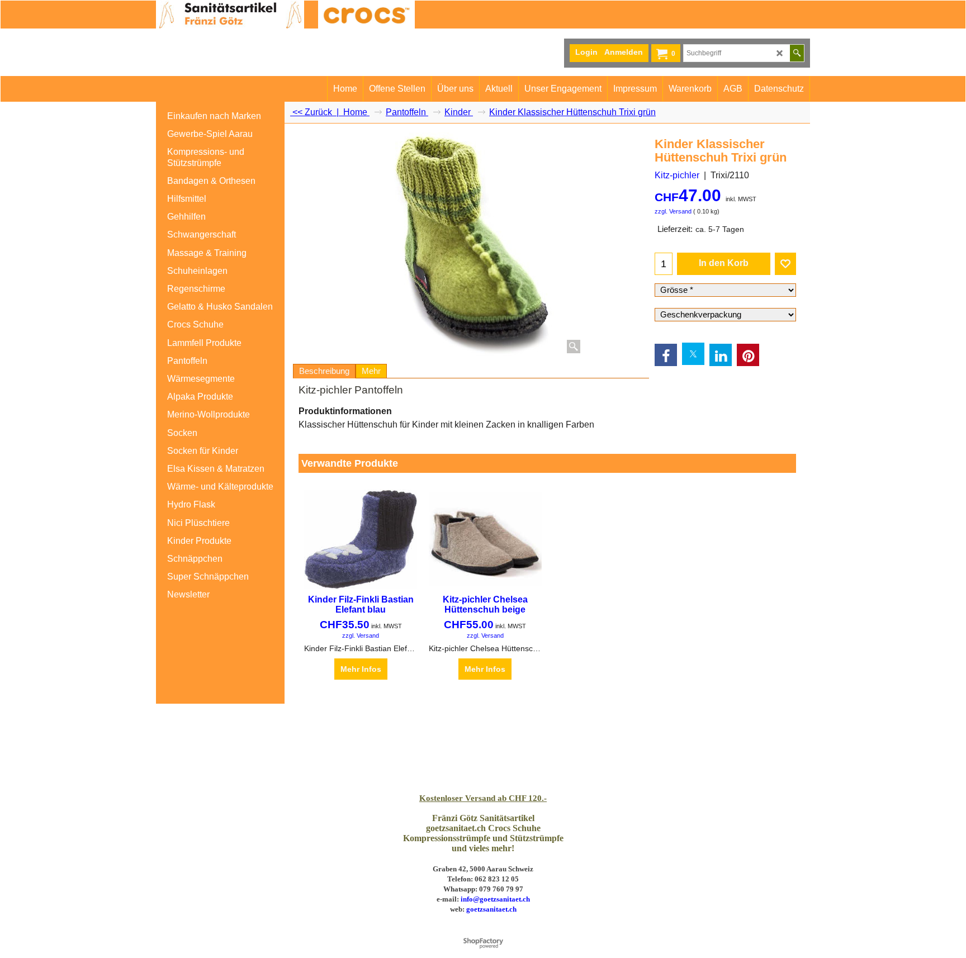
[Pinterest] (748, 355)
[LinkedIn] (720, 355)
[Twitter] (693, 354)
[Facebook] (666, 355)
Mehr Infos (360, 669)
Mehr (371, 371)
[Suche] (797, 53)
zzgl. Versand (673, 211)
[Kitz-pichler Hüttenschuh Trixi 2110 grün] (471, 244)
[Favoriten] (785, 263)
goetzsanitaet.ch (491, 909)
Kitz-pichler (677, 175)
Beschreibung (324, 371)
